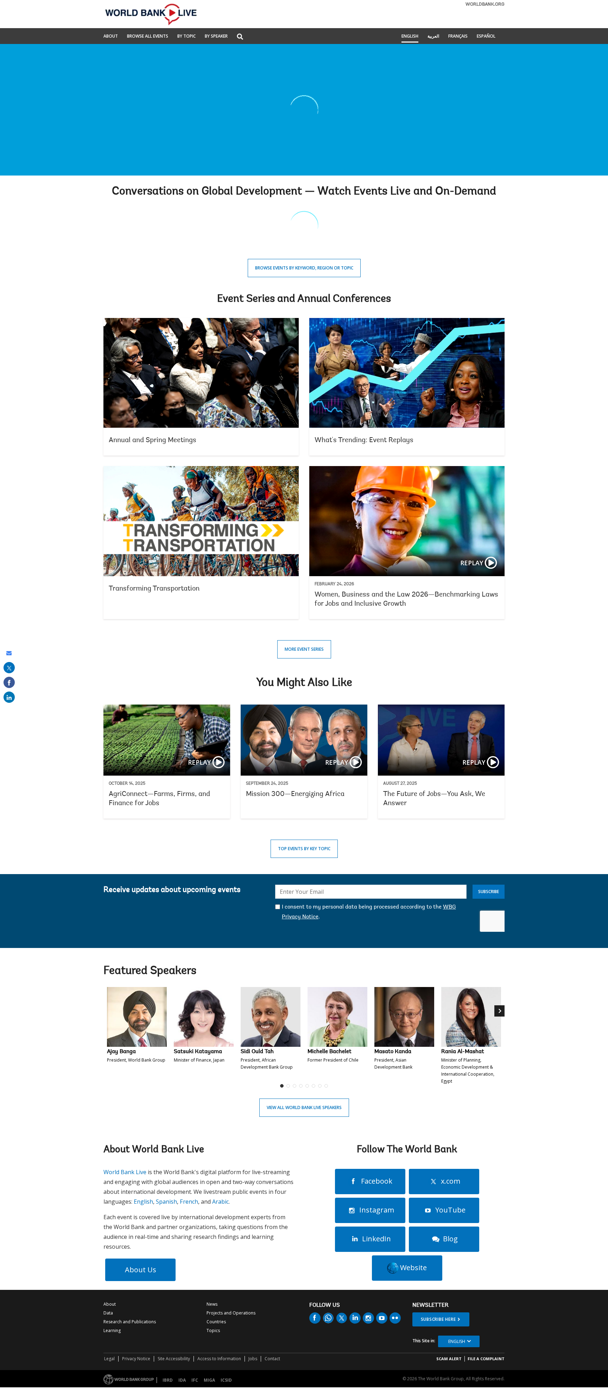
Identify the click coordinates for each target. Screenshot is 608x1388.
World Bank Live (124, 1172)
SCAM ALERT (449, 1358)
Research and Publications (129, 1322)
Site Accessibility (174, 1359)
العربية (433, 36)
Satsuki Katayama (198, 1052)
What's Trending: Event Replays (407, 387)
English (409, 36)
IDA (182, 1380)
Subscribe (488, 891)
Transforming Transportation (201, 542)
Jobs (252, 1359)
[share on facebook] (9, 682)
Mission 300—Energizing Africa (304, 762)
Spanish (166, 1201)
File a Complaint (486, 1358)
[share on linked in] (9, 697)
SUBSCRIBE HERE (438, 1319)
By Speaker (216, 36)
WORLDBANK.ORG (485, 4)
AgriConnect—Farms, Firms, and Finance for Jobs (166, 762)
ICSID (226, 1380)
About (110, 36)
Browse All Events (147, 36)
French (189, 1201)
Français (458, 36)
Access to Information (219, 1359)
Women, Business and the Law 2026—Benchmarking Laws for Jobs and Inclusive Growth (407, 542)
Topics (213, 1330)
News (212, 1304)
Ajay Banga (121, 1052)
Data (108, 1313)
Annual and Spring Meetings (201, 387)
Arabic (220, 1201)
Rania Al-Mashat (462, 1052)
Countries (216, 1322)
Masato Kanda (392, 1052)
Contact (272, 1359)
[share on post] (9, 667)
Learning (112, 1330)
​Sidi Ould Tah (257, 1052)
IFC (194, 1380)
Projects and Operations (231, 1313)
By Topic (186, 36)
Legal (109, 1359)
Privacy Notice (136, 1359)
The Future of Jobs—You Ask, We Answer (441, 762)
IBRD (168, 1380)
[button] (240, 37)
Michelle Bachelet (330, 1052)
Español (486, 36)
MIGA (209, 1380)
